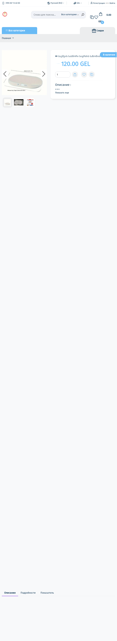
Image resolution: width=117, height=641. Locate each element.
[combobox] (70, 15)
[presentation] (5, 74)
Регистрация (99, 3)
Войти (112, 3)
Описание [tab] (10, 592)
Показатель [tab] (47, 592)
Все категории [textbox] (69, 14)
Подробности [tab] (28, 592)
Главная (7, 38)
